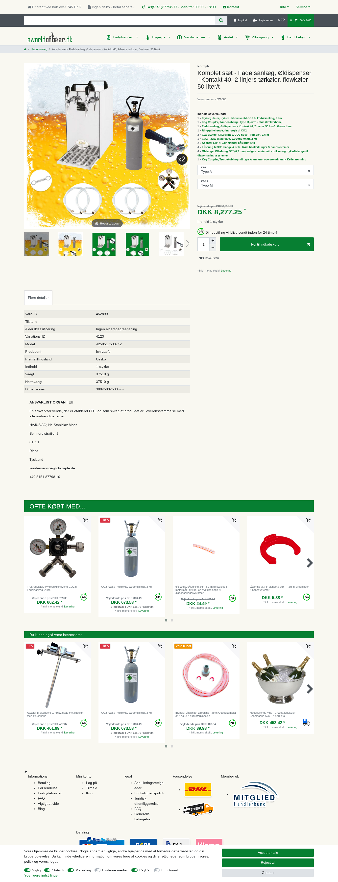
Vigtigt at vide (48, 804)
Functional (169, 870)
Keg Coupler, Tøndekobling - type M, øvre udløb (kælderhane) (242, 122)
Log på (91, 783)
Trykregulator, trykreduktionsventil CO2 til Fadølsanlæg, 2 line (242, 118)
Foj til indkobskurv (265, 244)
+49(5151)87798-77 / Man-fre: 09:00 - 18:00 (180, 7)
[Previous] (28, 146)
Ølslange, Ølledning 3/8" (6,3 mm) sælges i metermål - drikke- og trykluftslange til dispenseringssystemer (201, 589)
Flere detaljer (38, 298)
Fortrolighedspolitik (149, 793)
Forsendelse (47, 788)
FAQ (41, 798)
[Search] (221, 20)
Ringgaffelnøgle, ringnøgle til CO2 (224, 130)
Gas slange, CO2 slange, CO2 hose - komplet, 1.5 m (235, 134)
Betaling (44, 783)
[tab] (38, 297)
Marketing (83, 870)
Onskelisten (210, 258)
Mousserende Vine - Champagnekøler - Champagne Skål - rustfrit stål (273, 714)
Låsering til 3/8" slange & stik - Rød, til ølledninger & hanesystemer (245, 147)
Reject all (268, 862)
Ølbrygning (261, 37)
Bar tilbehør (297, 37)
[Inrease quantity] (212, 240)
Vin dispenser (195, 37)
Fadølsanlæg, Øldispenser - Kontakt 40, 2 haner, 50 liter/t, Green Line (246, 126)
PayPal (144, 870)
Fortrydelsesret (50, 793)
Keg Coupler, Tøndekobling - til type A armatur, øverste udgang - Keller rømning (254, 159)
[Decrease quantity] (212, 247)
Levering (225, 270)
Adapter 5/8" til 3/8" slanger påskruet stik (228, 142)
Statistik (58, 870)
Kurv (89, 793)
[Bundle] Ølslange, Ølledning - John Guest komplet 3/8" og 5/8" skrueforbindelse (205, 714)
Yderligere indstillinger (41, 875)
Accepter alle (268, 853)
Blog (41, 809)
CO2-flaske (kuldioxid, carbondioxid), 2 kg (229, 138)
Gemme (268, 873)
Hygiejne (159, 37)
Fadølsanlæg (123, 37)
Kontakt (232, 7)
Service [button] (301, 7)
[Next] (186, 146)
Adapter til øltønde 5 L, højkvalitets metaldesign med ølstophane (55, 714)
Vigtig (36, 870)
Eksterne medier (115, 870)
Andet (229, 37)
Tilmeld (91, 788)
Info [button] (283, 7)
